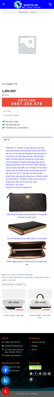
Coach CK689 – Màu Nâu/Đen (40, 316)
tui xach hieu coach (41, 277)
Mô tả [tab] (6, 140)
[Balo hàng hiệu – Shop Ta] (27, 4)
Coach (33, 12)
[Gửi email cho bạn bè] (45, 374)
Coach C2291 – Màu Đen (14, 315)
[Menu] (3, 4)
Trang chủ (23, 12)
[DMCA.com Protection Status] (35, 367)
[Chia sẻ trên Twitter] (40, 374)
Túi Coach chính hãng (24, 275)
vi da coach (11, 280)
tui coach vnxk (27, 277)
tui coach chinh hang (13, 277)
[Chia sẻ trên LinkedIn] (31, 380)
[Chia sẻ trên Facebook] (36, 374)
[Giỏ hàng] (50, 4)
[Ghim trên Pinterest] (49, 374)
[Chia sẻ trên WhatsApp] (31, 374)
